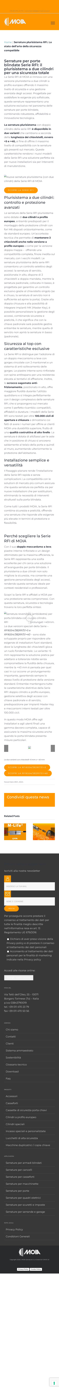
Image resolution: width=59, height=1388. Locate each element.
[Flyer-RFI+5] (29, 747)
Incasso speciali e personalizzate (26, 1131)
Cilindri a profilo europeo (21, 1117)
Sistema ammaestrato (19, 1050)
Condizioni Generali (18, 1236)
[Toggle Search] (42, 23)
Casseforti (12, 1103)
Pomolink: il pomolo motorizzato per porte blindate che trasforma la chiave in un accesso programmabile (44, 832)
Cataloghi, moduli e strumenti (18, 978)
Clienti (10, 1043)
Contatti (11, 1036)
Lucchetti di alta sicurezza (22, 1138)
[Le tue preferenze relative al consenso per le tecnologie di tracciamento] (54, 1383)
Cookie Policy (36, 1269)
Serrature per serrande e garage (25, 1211)
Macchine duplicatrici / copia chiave (28, 1145)
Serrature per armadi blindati (24, 1162)
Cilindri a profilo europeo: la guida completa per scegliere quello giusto (15, 832)
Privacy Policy (14, 1229)
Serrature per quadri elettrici (23, 1197)
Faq (8, 1078)
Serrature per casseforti (20, 1176)
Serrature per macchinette (22, 1183)
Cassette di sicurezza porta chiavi (26, 1110)
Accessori (11, 1096)
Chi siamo (12, 1029)
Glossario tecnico (16, 1064)
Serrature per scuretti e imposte (25, 1204)
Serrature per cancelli (19, 1169)
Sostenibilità (13, 1057)
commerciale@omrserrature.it (37, 11)
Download (12, 1071)
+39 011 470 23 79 (16, 11)
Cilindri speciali (15, 1124)
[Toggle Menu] (53, 23)
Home (8, 42)
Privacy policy (15, 943)
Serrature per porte (17, 1190)
